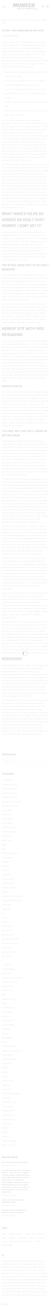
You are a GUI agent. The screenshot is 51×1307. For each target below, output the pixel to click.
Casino (44, 1285)
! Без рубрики (7, 780)
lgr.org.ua (5, 1016)
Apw (4, 1234)
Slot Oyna (6, 1289)
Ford (5, 1241)
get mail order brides (10, 939)
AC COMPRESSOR (9, 789)
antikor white (7, 810)
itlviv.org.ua (6, 973)
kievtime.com (7, 990)
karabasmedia (7, 986)
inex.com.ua (6, 956)
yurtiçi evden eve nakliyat (21, 1282)
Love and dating (8, 1025)
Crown (33, 1237)
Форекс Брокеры (9, 1141)
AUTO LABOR (7, 819)
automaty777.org (9, 827)
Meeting (5, 1033)
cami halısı (41, 1264)
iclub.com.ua (7, 947)
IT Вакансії (6, 965)
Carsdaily (23, 1237)
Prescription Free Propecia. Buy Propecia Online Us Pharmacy (14, 1211)
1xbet (18, 1289)
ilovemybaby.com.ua (10, 952)
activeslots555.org (9, 793)
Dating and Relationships (12, 900)
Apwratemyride (16, 1234)
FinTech (5, 922)
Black (4, 844)
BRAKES (5, 862)
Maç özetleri (7, 1292)
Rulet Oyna (20, 1295)
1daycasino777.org (9, 784)
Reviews (5, 1068)
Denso (42, 1237)
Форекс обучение (9, 1145)
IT (2, 960)
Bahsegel (16, 1292)
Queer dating (7, 1055)
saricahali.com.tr (17, 1270)
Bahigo (13, 1289)
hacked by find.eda (9, 943)
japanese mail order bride (12, 977)
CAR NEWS (6, 874)
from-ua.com (7, 930)
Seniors (5, 1072)
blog (3, 849)
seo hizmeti (31, 1285)
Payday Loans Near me (11, 1050)
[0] (46, 7)
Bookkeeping (7, 857)
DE (3, 913)
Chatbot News (7, 883)
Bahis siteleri (40, 1289)
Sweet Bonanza (42, 1292)
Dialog (4, 917)
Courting (5, 892)
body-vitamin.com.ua (10, 853)
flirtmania (27, 538)
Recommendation (9, 1059)
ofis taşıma (6, 1282)
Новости (5, 1136)
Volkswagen (8, 1245)
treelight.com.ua (8, 1110)
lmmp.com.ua (7, 1020)
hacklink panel (14, 1261)
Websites (5, 1128)
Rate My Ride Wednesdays (21, 1241)
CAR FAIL (5, 866)
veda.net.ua (6, 1123)
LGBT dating (7, 1012)
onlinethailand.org (9, 1046)
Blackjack (5, 1295)
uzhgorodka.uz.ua (9, 1119)
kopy (4, 995)
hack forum (18, 1264)
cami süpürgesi (41, 1273)
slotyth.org (6, 1085)
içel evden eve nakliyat (17, 1285)
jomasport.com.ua (9, 982)
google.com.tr (41, 1295)
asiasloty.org (7, 814)
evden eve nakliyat (41, 1276)
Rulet (39, 1285)
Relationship (7, 1063)
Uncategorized (14, 20)
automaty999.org (9, 832)
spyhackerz (6, 1098)
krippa (4, 1003)
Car (4, 1237)
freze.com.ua (7, 926)
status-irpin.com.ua (9, 1102)
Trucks (38, 1241)
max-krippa (6, 1029)
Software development (11, 1093)
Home (4, 20)
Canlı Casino (30, 1295)
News (4, 1042)
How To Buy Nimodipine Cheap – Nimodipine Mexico (13, 1201)
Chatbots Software (9, 887)
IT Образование (8, 969)
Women (5, 1132)
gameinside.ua (7, 935)
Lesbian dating (7, 1007)
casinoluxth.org (8, 879)
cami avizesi (20, 1273)
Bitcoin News (7, 836)
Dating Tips (6, 909)
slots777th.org (7, 1080)
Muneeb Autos (11, 36)
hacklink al (24, 1261)
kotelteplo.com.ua (9, 999)
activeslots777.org (9, 797)
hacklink (5, 1261)
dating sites (6, 904)
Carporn (13, 1237)
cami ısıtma (19, 1276)
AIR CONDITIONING (10, 806)
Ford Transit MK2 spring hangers (14, 1162)
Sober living (6, 1089)
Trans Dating (7, 1106)
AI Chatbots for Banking (11, 801)
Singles (4, 1076)
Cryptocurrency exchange (12, 896)
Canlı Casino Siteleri (28, 1292)
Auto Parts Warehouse (35, 1234)
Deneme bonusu (28, 1289)
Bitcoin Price (7, 840)
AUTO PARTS (7, 823)
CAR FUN (5, 870)
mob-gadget (7, 1038)
